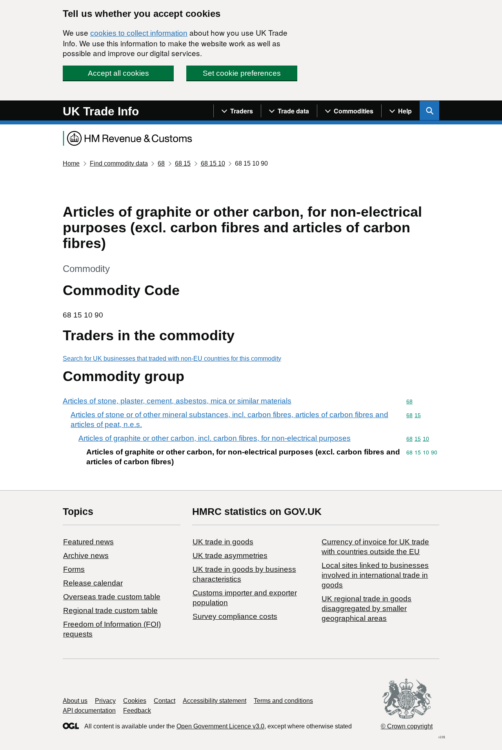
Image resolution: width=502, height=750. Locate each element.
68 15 (183, 163)
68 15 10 (213, 163)
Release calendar (93, 583)
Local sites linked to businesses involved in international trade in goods (375, 575)
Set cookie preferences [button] (242, 73)
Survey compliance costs (235, 616)
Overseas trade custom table (111, 597)
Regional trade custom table (110, 610)
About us (75, 700)
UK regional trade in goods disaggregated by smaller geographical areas (366, 608)
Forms (74, 569)
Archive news (86, 555)
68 (161, 163)
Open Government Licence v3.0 (220, 726)
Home (71, 163)
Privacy (105, 700)
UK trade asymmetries (230, 555)
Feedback (137, 710)
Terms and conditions (283, 700)
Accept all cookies (118, 73)
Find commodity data (119, 163)
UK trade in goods (223, 542)
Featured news (88, 542)
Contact (164, 700)
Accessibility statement (214, 700)
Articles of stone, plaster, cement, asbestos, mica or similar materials (177, 401)
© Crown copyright (407, 726)
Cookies (134, 700)
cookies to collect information (138, 33)
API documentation (89, 710)
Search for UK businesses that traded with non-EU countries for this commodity (172, 358)
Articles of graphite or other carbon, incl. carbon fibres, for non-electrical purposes (214, 438)
